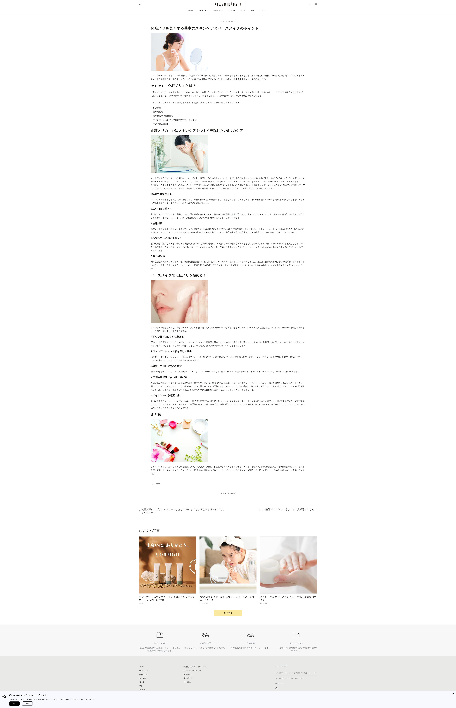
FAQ (140, 686)
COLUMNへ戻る (229, 493)
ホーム (224, 21)
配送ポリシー (189, 678)
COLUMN (230, 21)
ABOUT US (143, 674)
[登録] (315, 672)
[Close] (453, 693)
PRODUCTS (143, 670)
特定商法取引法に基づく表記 (195, 667)
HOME (141, 667)
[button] (140, 4)
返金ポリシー (189, 674)
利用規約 (187, 682)
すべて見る (228, 613)
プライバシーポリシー (192, 670)
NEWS (141, 682)
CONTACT (143, 690)
